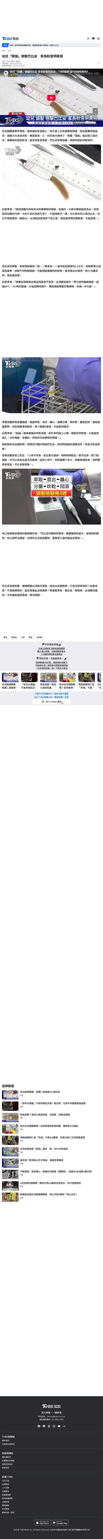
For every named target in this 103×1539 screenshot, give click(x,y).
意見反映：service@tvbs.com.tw (51, 1416)
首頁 (3, 50)
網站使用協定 (7, 1464)
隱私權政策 (6, 1457)
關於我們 (5, 1440)
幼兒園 (39, 637)
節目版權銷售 (7, 1498)
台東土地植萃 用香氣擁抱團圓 (51, 648)
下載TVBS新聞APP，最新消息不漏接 (51, 693)
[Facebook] (38, 1426)
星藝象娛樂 (6, 1494)
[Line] (43, 1426)
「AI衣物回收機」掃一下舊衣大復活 (52, 668)
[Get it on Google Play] (60, 1522)
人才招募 (5, 1487)
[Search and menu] (98, 38)
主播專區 (5, 1491)
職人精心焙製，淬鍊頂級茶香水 (51, 651)
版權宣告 (5, 1467)
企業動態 (5, 1484)
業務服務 (5, 1505)
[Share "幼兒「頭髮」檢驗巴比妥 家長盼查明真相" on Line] (93, 38)
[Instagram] (54, 1426)
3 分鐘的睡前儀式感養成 (51, 654)
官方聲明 (5, 1509)
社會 (9, 50)
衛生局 (14, 637)
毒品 (5, 637)
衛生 (30, 637)
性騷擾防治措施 (8, 1460)
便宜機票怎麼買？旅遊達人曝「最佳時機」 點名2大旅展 (32, 45)
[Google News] (64, 1426)
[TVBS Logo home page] (10, 38)
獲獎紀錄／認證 (8, 1512)
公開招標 (5, 1502)
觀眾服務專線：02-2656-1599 (51, 1419)
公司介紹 (5, 1480)
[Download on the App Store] (43, 1522)
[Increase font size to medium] (88, 38)
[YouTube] (59, 1426)
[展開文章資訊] (98, 62)
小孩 (22, 637)
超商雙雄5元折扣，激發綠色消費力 (51, 662)
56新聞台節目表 (8, 1444)
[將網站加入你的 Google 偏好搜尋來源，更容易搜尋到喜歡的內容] (51, 701)
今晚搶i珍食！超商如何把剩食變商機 (51, 665)
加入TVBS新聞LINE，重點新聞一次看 (51, 697)
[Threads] (49, 1426)
